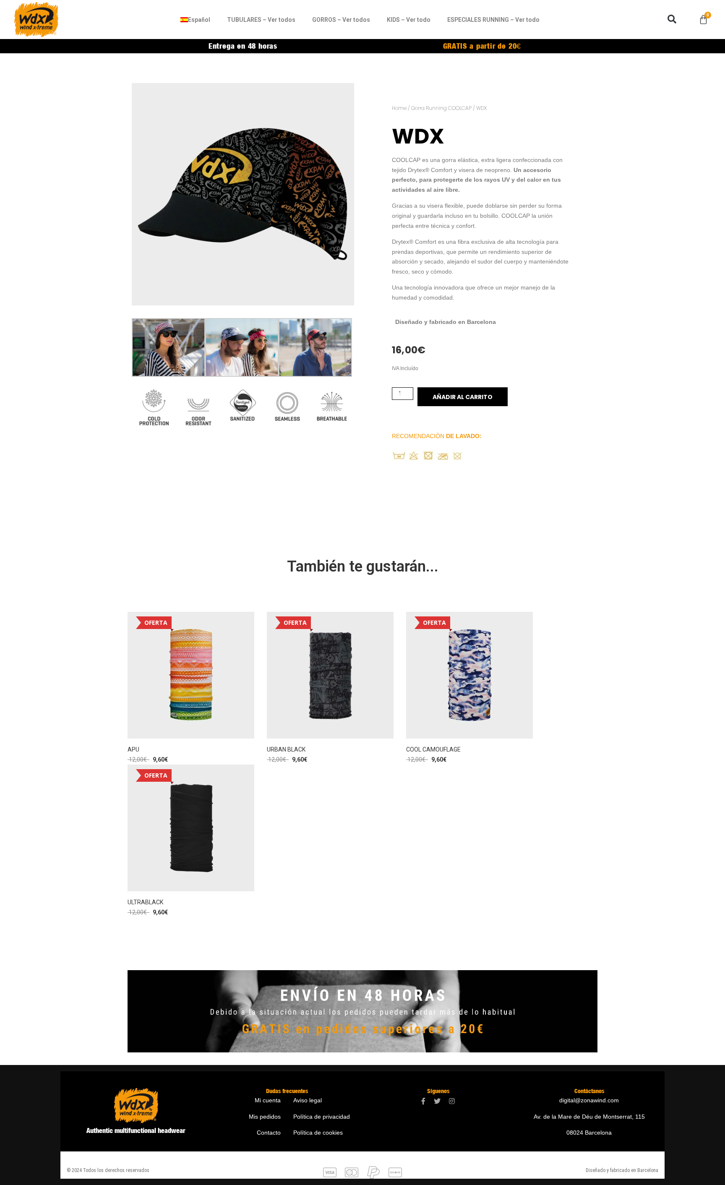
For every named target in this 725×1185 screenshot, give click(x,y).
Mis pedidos (265, 1116)
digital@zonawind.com (589, 1100)
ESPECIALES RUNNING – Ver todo (493, 19)
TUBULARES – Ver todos (261, 19)
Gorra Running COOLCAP (441, 108)
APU (133, 749)
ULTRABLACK (145, 902)
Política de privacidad (321, 1116)
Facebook (423, 1101)
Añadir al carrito (463, 397)
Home (399, 108)
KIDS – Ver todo (408, 19)
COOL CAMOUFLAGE (433, 749)
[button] (672, 19)
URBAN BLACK (286, 749)
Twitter (437, 1101)
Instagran (452, 1101)
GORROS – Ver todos (341, 19)
